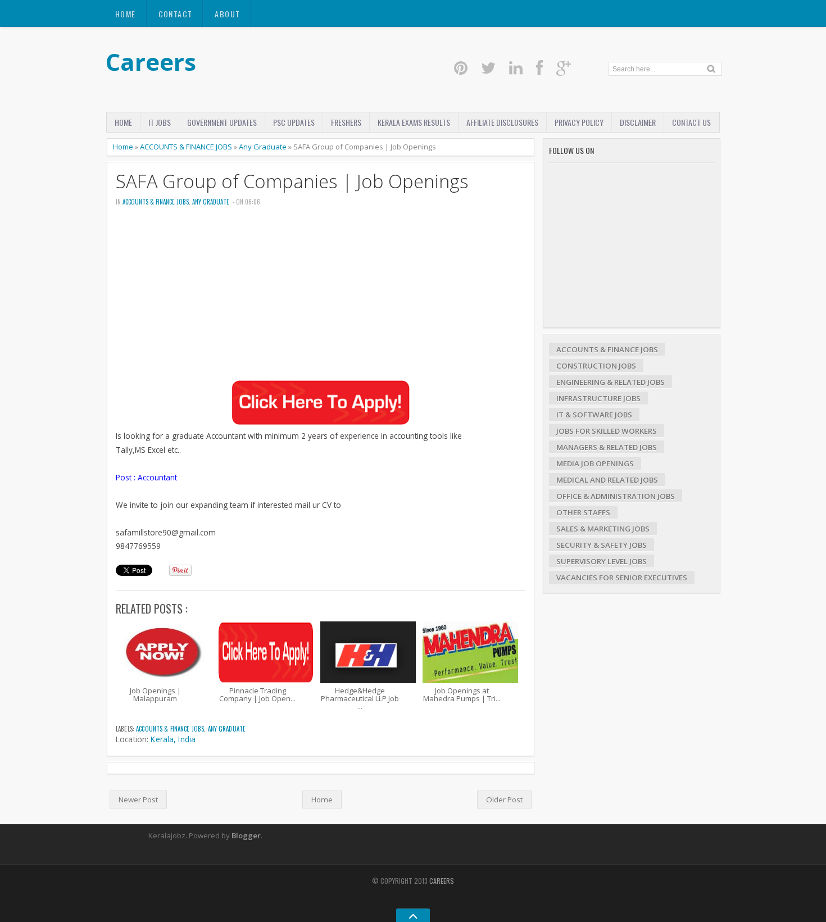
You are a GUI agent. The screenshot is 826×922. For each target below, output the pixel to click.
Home (125, 14)
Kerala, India (173, 739)
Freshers (346, 122)
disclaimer (638, 122)
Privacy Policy (579, 122)
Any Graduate (263, 147)
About (227, 14)
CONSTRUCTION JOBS (596, 366)
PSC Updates (294, 122)
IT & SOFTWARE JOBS (594, 415)
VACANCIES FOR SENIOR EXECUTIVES (621, 578)
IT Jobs (159, 122)
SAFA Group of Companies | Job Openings (292, 181)
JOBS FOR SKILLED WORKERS (606, 431)
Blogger (246, 835)
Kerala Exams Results (414, 122)
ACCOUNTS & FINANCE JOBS (186, 147)
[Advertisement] (320, 301)
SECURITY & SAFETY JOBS (601, 545)
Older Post (504, 799)
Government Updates (222, 122)
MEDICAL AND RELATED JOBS (607, 480)
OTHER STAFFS (583, 512)
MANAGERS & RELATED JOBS (606, 447)
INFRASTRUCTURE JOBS (598, 398)
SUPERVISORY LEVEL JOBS (601, 561)
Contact (175, 14)
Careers (151, 62)
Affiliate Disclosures (502, 122)
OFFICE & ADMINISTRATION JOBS (615, 496)
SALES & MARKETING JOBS (603, 529)
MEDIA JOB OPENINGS (595, 463)
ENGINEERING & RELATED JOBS (610, 382)
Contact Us (691, 122)
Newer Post (138, 799)
